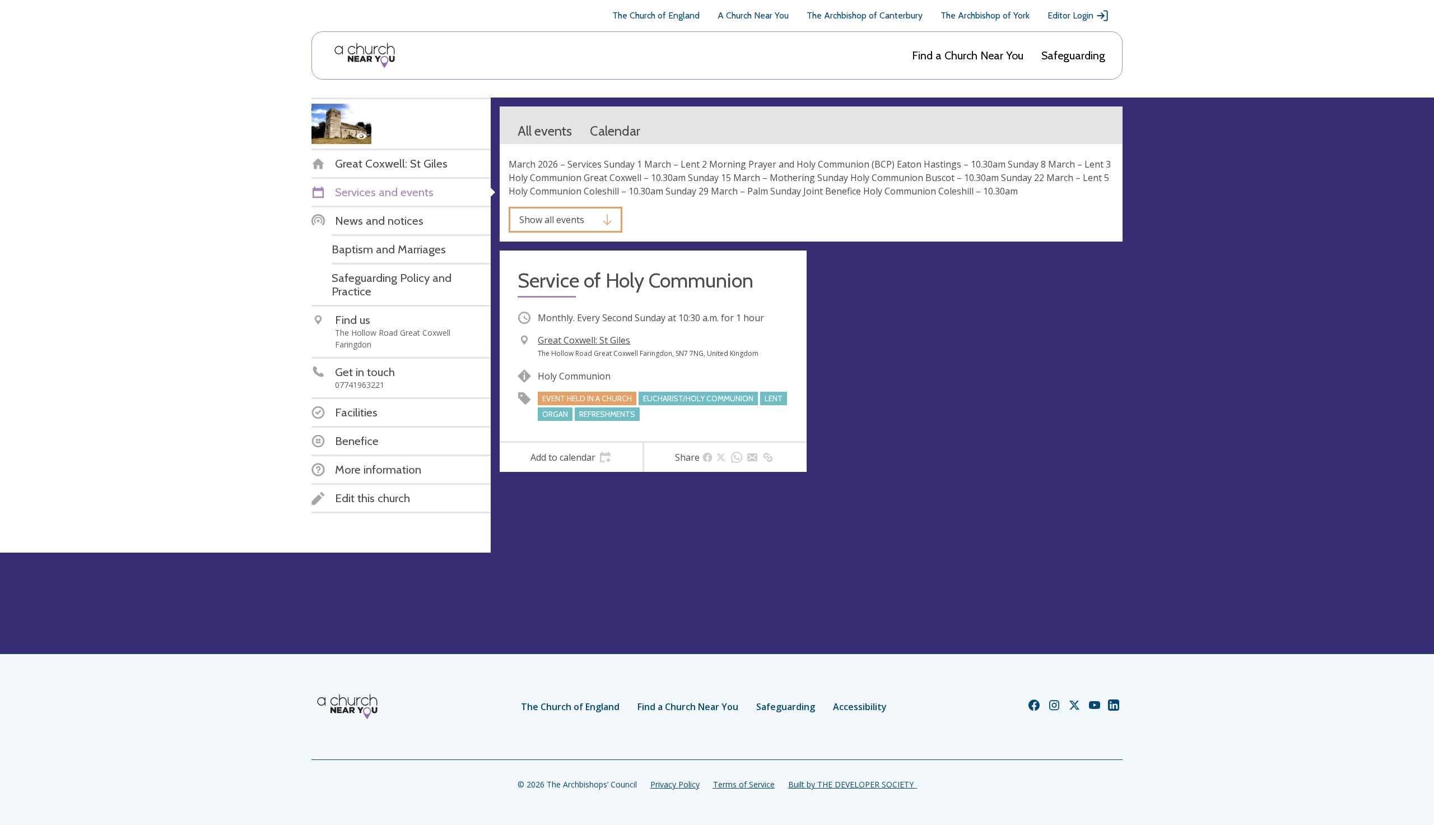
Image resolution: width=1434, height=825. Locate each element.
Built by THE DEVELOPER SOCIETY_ (852, 784)
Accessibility (860, 707)
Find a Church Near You (967, 55)
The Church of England (656, 15)
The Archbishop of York (985, 15)
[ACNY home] (365, 55)
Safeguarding (1073, 55)
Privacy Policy (675, 784)
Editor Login (1070, 15)
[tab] (571, 457)
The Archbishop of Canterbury (865, 15)
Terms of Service (744, 784)
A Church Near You (753, 15)
